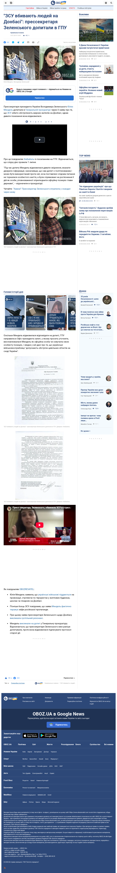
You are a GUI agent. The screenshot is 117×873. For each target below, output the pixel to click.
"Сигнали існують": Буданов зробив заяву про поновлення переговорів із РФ (96, 211)
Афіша (25, 802)
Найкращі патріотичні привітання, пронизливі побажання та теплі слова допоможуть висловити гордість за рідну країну (94, 54)
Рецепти (25, 780)
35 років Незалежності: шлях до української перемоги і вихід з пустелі (89, 299)
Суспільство (95, 744)
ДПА (50, 766)
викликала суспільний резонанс (26, 618)
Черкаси (54, 752)
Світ (34, 744)
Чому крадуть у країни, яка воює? (91, 378)
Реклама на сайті (29, 701)
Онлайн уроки (42, 766)
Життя (49, 744)
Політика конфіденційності (99, 698)
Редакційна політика (18, 683)
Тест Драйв (26, 773)
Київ (24, 752)
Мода (44, 802)
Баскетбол (33, 759)
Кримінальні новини (17, 33)
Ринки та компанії (29, 788)
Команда (48, 698)
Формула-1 (54, 759)
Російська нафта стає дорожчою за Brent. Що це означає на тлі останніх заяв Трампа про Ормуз (92, 327)
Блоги (78, 744)
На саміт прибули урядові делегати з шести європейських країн (95, 197)
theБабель (29, 159)
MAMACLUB (42, 795)
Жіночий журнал (53, 802)
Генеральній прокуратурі (38, 110)
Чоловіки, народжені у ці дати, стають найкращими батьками (90, 69)
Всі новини (108, 744)
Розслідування (67, 744)
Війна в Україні (41, 8)
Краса (38, 802)
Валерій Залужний (87, 305)
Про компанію (27, 698)
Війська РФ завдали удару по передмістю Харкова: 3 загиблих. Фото (95, 234)
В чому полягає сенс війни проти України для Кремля (92, 313)
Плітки (31, 802)
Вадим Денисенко (86, 333)
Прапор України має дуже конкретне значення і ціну (92, 391)
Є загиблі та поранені (87, 241)
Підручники (31, 766)
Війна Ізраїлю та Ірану (58, 8)
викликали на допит (30, 623)
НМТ (61, 766)
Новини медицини (29, 795)
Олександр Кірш (86, 409)
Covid (49, 795)
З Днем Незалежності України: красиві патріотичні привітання (94, 46)
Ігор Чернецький (86, 396)
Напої (32, 780)
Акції (46, 773)
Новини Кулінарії (42, 780)
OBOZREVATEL (26, 589)
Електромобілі (37, 773)
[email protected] (30, 856)
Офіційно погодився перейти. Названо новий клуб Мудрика (90, 90)
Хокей (41, 759)
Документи (49, 701)
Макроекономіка (43, 788)
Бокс (47, 759)
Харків (30, 752)
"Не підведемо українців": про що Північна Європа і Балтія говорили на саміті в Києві (95, 189)
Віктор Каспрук (86, 318)
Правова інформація (74, 698)
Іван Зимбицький (86, 383)
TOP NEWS (84, 155)
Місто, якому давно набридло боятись (89, 404)
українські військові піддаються (54, 594)
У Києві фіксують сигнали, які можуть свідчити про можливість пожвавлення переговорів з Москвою (94, 219)
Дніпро (46, 752)
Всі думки (85, 431)
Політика (22, 744)
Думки (82, 291)
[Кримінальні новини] (39, 684)
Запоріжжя (38, 752)
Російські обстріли (84, 8)
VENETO (72, 8)
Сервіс (52, 773)
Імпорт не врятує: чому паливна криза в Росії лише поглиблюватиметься (91, 418)
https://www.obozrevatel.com (78, 812)
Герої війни (30, 8)
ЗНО (56, 766)
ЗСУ (9, 113)
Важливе (84, 14)
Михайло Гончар (86, 424)
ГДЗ (24, 766)
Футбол (25, 759)
